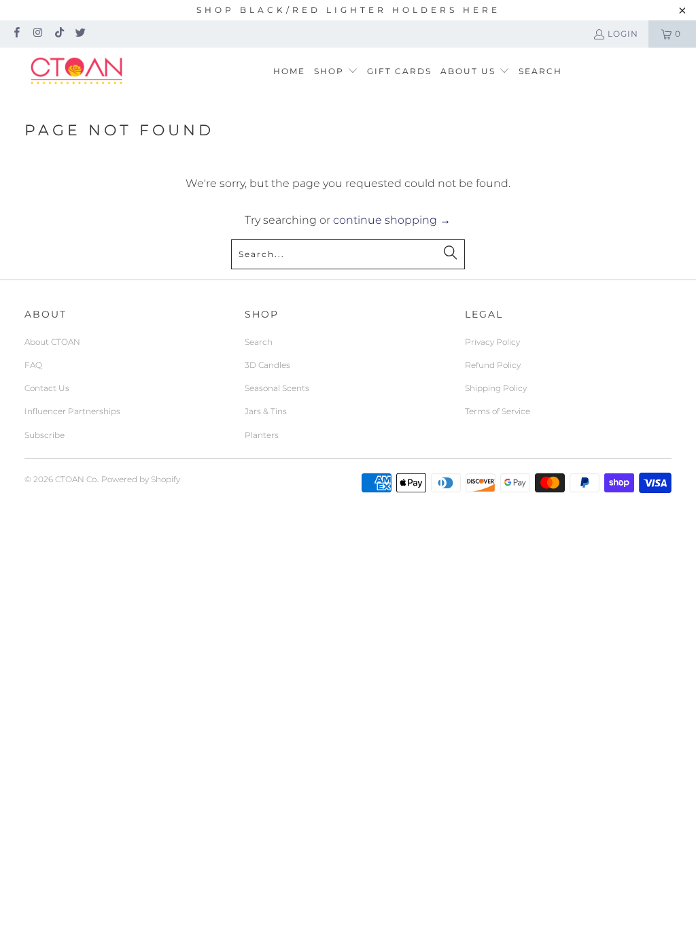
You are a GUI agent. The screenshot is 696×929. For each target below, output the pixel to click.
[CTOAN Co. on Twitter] (80, 34)
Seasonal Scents (277, 388)
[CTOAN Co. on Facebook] (16, 34)
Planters (262, 435)
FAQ (33, 365)
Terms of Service (497, 411)
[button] (336, 71)
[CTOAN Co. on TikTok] (59, 34)
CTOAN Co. (76, 479)
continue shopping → (392, 220)
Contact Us (46, 388)
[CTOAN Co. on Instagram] (37, 34)
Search (259, 342)
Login (623, 34)
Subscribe (44, 435)
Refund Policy (493, 365)
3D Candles (267, 365)
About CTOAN (52, 342)
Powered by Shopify (140, 479)
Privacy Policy (492, 342)
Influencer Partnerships (72, 411)
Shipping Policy (496, 388)
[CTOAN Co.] (76, 71)
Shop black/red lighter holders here (348, 10)
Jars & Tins (266, 411)
